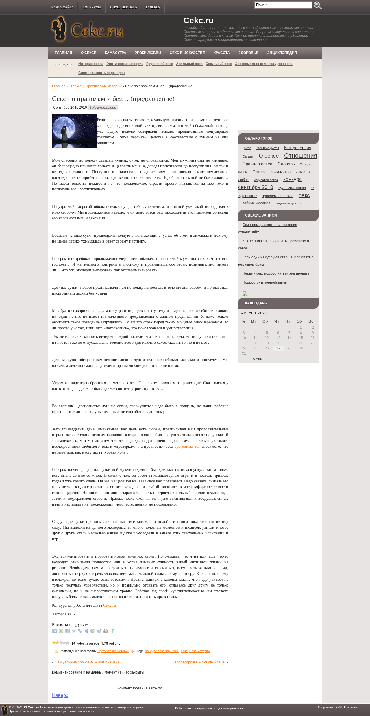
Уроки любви (148, 53)
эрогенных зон (188, 446)
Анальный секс (189, 63)
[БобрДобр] (105, 631)
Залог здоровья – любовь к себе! (198, 661)
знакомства (281, 171)
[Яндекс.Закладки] (99, 631)
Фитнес (259, 171)
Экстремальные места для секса (264, 63)
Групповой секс (159, 63)
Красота (222, 53)
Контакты (351, 707)
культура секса (292, 187)
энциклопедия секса (290, 203)
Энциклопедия (282, 53)
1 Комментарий (103, 108)
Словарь (286, 163)
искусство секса (266, 179)
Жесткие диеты (267, 147)
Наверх (60, 695)
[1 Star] (54, 643)
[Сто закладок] (112, 631)
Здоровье (248, 53)
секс (184, 651)
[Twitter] (73, 631)
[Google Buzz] (92, 631)
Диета (247, 148)
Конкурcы (92, 7)
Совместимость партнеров (101, 72)
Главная (63, 53)
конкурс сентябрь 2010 (162, 651)
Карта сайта (62, 7)
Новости (64, 65)
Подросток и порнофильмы (265, 282)
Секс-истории (199, 651)
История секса (90, 63)
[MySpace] (86, 631)
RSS (338, 707)
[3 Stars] (60, 643)
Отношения (300, 155)
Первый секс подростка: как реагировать (276, 273)
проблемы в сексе (277, 195)
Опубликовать (123, 7)
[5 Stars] (67, 643)
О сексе (88, 53)
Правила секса (257, 163)
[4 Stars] (64, 643)
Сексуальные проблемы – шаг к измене (87, 661)
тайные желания (256, 202)
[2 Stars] (57, 643)
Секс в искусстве (187, 53)
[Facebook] (67, 631)
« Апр (257, 359)
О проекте (325, 707)
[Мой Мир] (61, 631)
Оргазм (248, 156)
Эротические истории (124, 63)
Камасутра (115, 53)
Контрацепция (297, 147)
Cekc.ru (199, 20)
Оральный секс (219, 63)
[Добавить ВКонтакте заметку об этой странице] (54, 631)
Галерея (153, 7)
